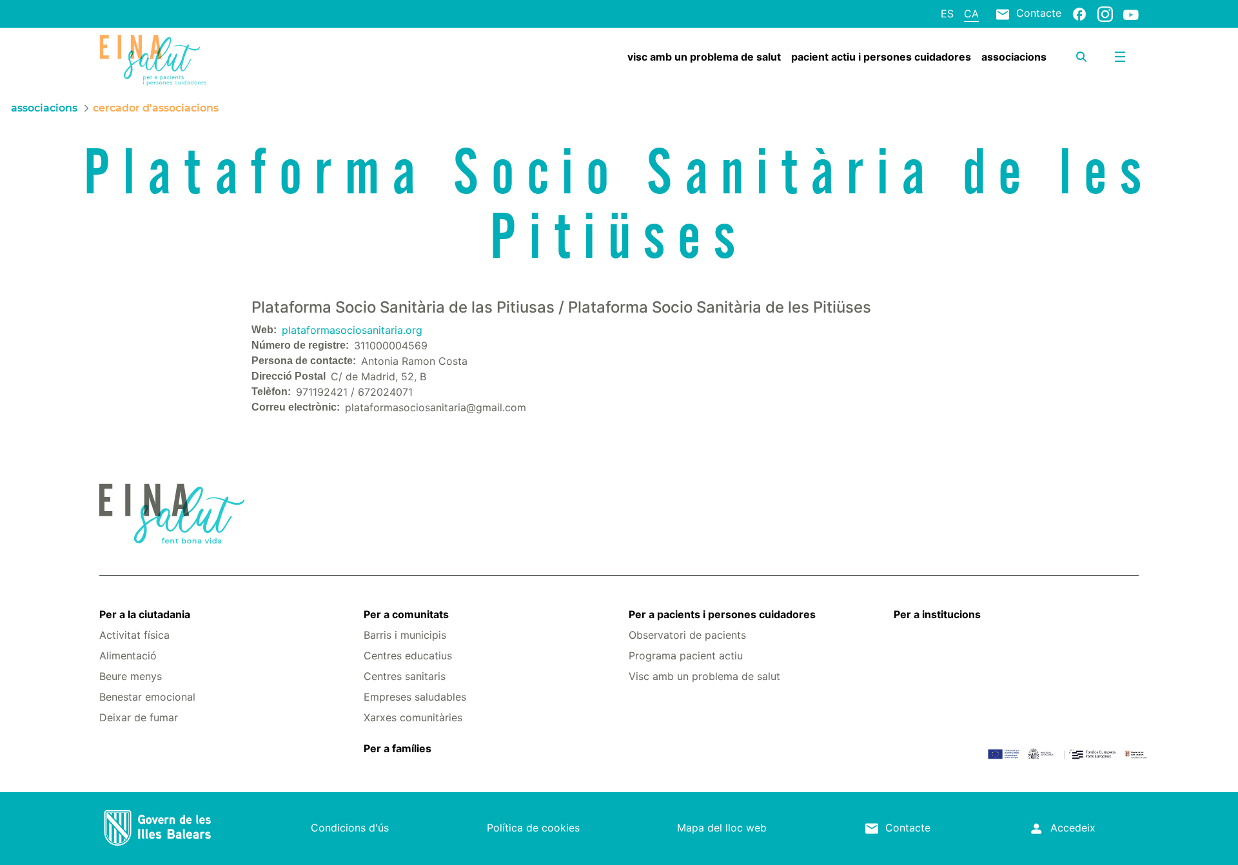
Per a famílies (397, 748)
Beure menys (130, 676)
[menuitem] (704, 57)
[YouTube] (1131, 14)
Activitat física (134, 634)
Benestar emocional (147, 696)
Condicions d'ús (350, 827)
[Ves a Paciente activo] (186, 60)
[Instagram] (1105, 13)
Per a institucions (937, 614)
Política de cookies (533, 827)
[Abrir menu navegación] (1120, 56)
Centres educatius (408, 655)
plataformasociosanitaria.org (352, 330)
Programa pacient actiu (686, 655)
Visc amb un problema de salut (704, 676)
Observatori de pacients (687, 634)
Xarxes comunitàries (413, 717)
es (947, 13)
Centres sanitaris (405, 676)
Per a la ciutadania (144, 614)
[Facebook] (1079, 13)
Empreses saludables (415, 696)
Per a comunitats (406, 614)
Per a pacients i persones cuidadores (722, 614)
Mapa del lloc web (722, 827)
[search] (1081, 56)
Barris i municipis (405, 634)
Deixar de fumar (138, 717)
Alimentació (128, 655)
